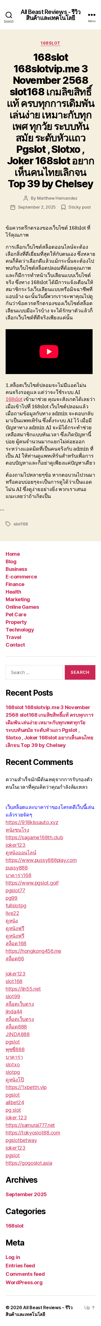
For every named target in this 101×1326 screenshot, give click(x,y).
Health (13, 592)
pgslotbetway (21, 1140)
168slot (50, 43)
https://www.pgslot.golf (32, 883)
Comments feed (25, 1274)
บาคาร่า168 (18, 875)
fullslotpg (16, 905)
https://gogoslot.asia (29, 1163)
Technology (20, 630)
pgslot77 (15, 890)
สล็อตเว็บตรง (20, 1004)
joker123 (16, 845)
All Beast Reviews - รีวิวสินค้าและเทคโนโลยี (50, 15)
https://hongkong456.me (33, 951)
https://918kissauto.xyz (32, 822)
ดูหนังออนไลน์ (21, 852)
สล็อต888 (16, 1027)
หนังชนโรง (17, 830)
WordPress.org (24, 1282)
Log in (13, 1257)
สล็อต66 (15, 958)
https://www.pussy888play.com (41, 860)
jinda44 (14, 1011)
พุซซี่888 (15, 1049)
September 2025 (26, 1194)
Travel (13, 637)
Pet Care (16, 614)
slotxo (13, 1064)
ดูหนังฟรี (15, 928)
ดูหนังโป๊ (15, 1080)
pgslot (13, 1042)
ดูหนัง (12, 921)
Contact (15, 645)
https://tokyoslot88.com (33, 1133)
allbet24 (15, 1102)
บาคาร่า (14, 1057)
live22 (12, 913)
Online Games (22, 607)
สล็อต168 (16, 943)
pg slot (13, 1110)
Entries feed (20, 1266)
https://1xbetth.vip (26, 1087)
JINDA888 (18, 1034)
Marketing (18, 599)
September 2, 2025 (37, 207)
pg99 (11, 898)
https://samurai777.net (30, 1125)
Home (13, 554)
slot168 (20, 524)
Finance (15, 584)
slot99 (13, 996)
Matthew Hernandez (57, 198)
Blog (11, 561)
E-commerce (21, 577)
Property (16, 622)
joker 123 (16, 1117)
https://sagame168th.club (34, 837)
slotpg (13, 1072)
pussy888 (17, 868)
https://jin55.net (23, 989)
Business (16, 569)
